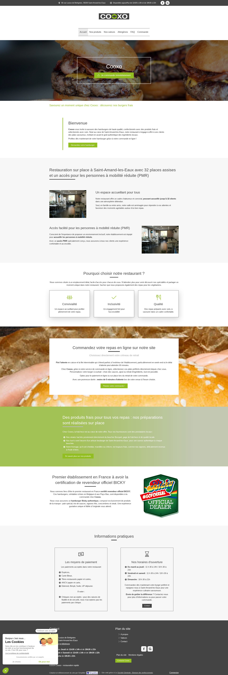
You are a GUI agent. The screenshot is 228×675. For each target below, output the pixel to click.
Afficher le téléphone (61, 644)
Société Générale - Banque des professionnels (135, 673)
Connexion (174, 672)
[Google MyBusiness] (168, 3)
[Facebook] (163, 3)
